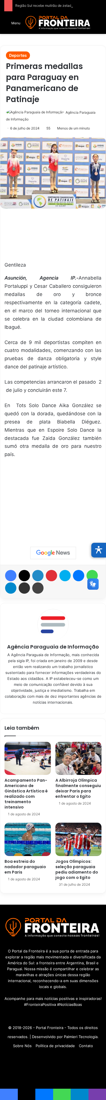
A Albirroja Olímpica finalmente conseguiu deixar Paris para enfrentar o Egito (78, 788)
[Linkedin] (38, 575)
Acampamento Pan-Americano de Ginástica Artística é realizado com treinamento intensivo (26, 793)
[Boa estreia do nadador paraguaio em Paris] (28, 839)
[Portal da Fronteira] (58, 23)
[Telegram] (10, 588)
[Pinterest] (51, 575)
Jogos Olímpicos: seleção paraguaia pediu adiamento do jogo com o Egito (76, 869)
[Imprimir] (38, 588)
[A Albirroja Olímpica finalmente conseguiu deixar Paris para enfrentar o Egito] (78, 758)
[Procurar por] (99, 24)
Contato (86, 1045)
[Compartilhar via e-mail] (24, 588)
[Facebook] (10, 575)
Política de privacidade (55, 1045)
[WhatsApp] (92, 575)
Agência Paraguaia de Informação (53, 646)
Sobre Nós (22, 1045)
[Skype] (65, 575)
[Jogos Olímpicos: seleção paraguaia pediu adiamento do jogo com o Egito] (78, 839)
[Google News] (53, 553)
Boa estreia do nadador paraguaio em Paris (25, 867)
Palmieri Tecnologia (81, 1036)
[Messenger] (78, 575)
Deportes (18, 55)
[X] (24, 575)
